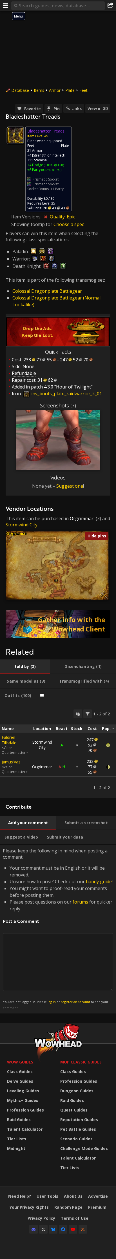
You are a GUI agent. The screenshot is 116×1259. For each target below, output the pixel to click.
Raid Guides (19, 1119)
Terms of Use (74, 1218)
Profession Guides (25, 1110)
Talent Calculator (25, 1129)
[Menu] (5, 5)
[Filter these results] (87, 713)
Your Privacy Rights (29, 1207)
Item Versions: (27, 217)
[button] (56, 580)
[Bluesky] (53, 1229)
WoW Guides (20, 1062)
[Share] (110, 5)
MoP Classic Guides (81, 1062)
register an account (75, 1002)
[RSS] (83, 1229)
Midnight (16, 1148)
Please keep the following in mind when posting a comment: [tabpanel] (58, 929)
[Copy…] (77, 713)
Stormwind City (21, 525)
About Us (73, 1196)
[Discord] (33, 1229)
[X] (43, 1229)
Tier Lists (16, 1138)
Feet (83, 90)
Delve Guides (20, 1081)
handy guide (99, 881)
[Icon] (15, 135)
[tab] (25, 666)
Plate (70, 90)
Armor (55, 90)
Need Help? (19, 1196)
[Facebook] (63, 1229)
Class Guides (20, 1071)
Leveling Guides (23, 1090)
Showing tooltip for (32, 224)
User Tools (47, 1196)
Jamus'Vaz (11, 762)
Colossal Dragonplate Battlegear (47, 291)
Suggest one (69, 486)
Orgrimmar (81, 518)
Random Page (68, 1207)
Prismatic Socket (46, 179)
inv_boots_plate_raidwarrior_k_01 (66, 393)
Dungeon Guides (76, 1090)
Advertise (98, 1196)
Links (77, 108)
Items (39, 90)
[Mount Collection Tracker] (58, 624)
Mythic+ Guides (22, 1100)
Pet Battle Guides (78, 1129)
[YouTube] (73, 1229)
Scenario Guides (76, 1138)
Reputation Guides (79, 1119)
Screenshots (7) (58, 405)
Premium (97, 1207)
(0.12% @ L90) (51, 170)
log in (52, 1002)
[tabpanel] (58, 750)
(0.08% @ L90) (53, 165)
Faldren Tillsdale (9, 740)
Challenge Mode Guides (84, 1148)
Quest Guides (74, 1110)
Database (20, 90)
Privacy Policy (41, 1218)
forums (80, 902)
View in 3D (98, 108)
